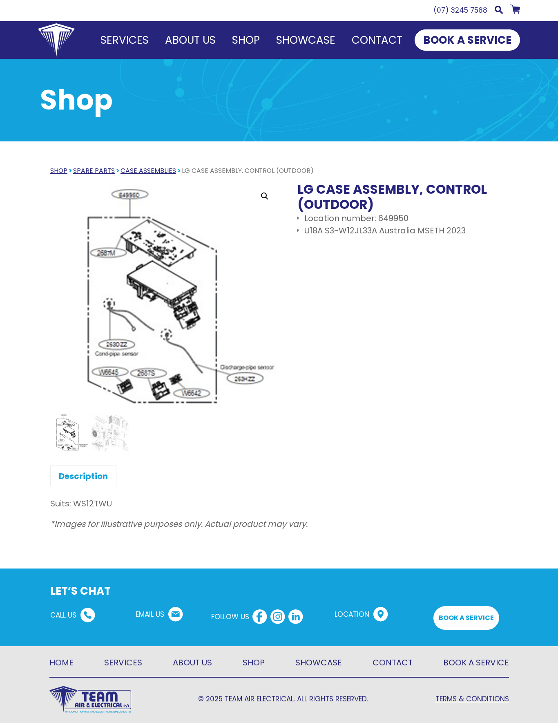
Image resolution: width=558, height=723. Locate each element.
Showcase (305, 40)
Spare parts (94, 170)
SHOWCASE (318, 662)
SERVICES (123, 662)
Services (124, 40)
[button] (499, 11)
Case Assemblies (148, 170)
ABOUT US (192, 662)
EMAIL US (150, 614)
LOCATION (352, 614)
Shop (246, 40)
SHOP (58, 170)
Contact (377, 40)
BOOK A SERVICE (467, 40)
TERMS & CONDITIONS (472, 699)
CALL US (63, 615)
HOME (61, 662)
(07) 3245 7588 (460, 10)
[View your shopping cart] (515, 11)
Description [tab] (83, 476)
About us (190, 40)
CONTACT (393, 662)
